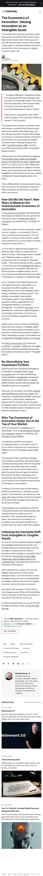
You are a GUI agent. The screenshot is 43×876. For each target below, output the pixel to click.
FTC (38, 874)
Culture (12, 644)
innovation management (11, 656)
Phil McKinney (6, 59)
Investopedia (21, 377)
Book (20, 874)
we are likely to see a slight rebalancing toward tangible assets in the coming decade (19, 559)
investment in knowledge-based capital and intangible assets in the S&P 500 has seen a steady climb (21, 159)
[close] (40, 3)
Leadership (24, 652)
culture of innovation (25, 644)
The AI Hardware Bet (11, 760)
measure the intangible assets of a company (22, 338)
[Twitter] (29, 673)
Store (9, 874)
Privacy (33, 874)
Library (15, 874)
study (4, 497)
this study (29, 307)
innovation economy (9, 652)
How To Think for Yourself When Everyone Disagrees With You (20, 809)
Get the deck (10, 631)
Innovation (26, 648)
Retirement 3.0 (8, 711)
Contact (4, 874)
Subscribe (26, 874)
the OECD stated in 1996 (18, 145)
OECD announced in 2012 (16, 343)
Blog (4, 644)
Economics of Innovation (11, 648)
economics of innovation (15, 213)
